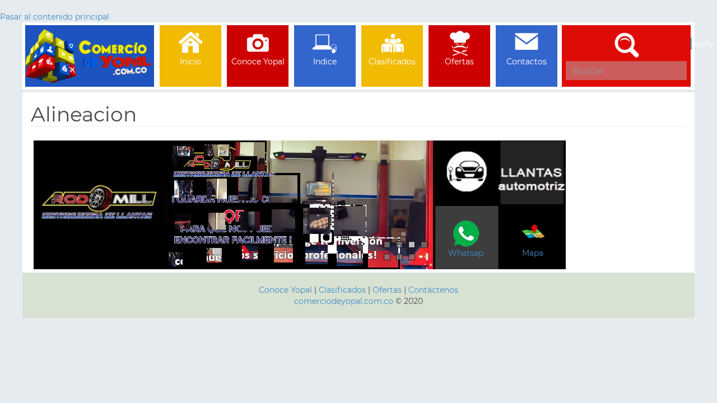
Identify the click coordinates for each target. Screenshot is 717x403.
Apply (691, 44)
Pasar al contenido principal (54, 17)
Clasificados (343, 290)
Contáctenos (433, 290)
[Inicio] (89, 39)
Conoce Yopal (285, 290)
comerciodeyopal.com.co (343, 301)
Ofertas (387, 290)
